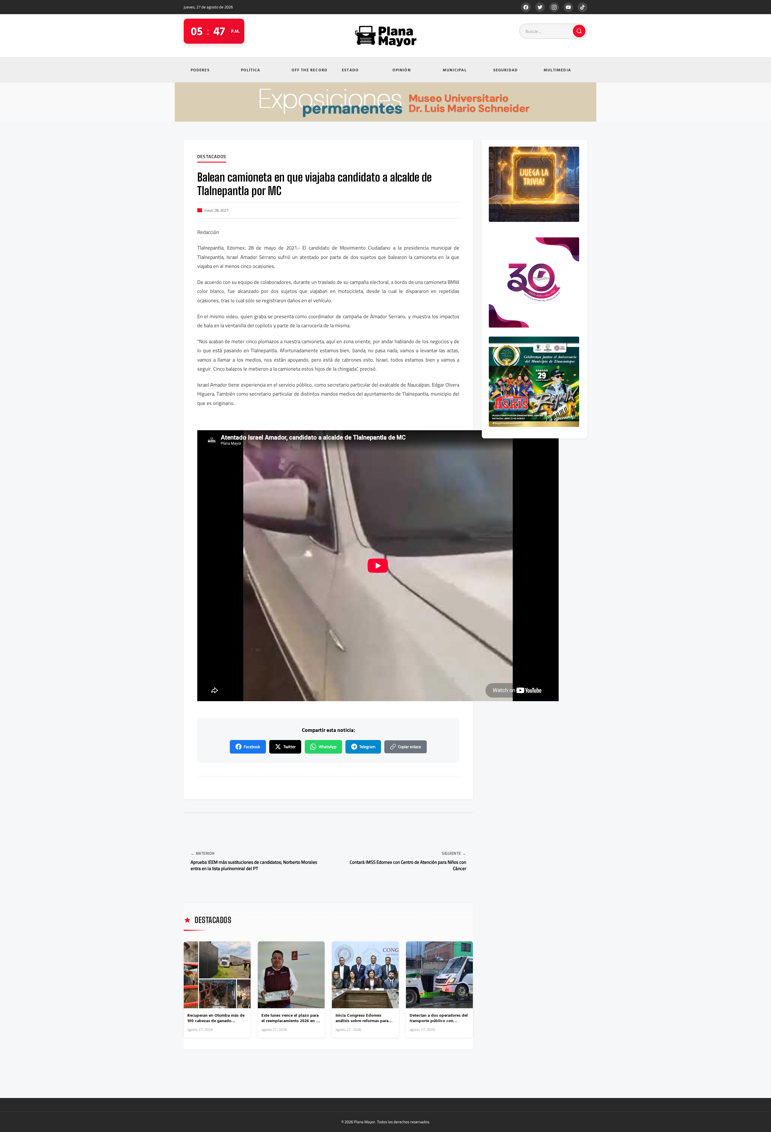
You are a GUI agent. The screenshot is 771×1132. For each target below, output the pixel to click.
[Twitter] (540, 7)
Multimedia (557, 70)
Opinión (401, 70)
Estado (350, 70)
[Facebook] (526, 7)
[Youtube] (568, 7)
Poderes (200, 70)
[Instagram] (554, 7)
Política (251, 70)
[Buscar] (579, 31)
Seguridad (505, 70)
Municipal (455, 70)
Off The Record (310, 70)
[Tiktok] (582, 7)
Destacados (211, 156)
